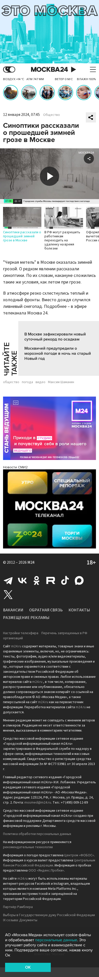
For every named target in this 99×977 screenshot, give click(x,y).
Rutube (51, 580)
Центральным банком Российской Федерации (49, 863)
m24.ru (16, 646)
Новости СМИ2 (15, 467)
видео (40, 382)
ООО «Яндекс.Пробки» (46, 870)
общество (11, 382)
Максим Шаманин (61, 382)
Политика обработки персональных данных (37, 834)
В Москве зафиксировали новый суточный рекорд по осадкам (55, 337)
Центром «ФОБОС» (79, 855)
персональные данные (56, 940)
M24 (31, 562)
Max (79, 580)
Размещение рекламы (26, 617)
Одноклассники (36, 580)
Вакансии (13, 610)
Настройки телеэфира (20, 633)
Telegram (8, 580)
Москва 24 (49, 70)
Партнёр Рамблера (18, 907)
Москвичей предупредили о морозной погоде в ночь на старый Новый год (57, 353)
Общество (51, 114)
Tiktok (65, 580)
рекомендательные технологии (28, 847)
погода (27, 382)
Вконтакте (22, 580)
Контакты (79, 610)
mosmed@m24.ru (37, 802)
